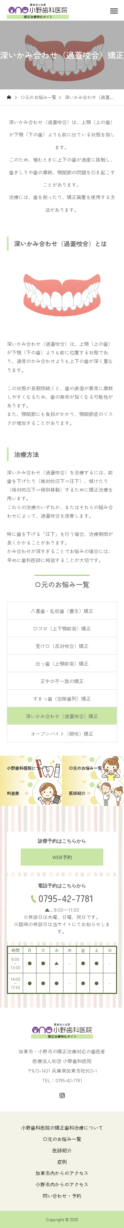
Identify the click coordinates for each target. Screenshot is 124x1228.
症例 (62, 1161)
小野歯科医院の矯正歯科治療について (62, 1127)
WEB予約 (62, 857)
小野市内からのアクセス (62, 1184)
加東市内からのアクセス (62, 1173)
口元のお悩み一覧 (62, 1139)
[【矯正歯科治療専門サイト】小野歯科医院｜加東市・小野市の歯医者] (38, 10)
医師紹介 (62, 1150)
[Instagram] (62, 1095)
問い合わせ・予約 (62, 1195)
